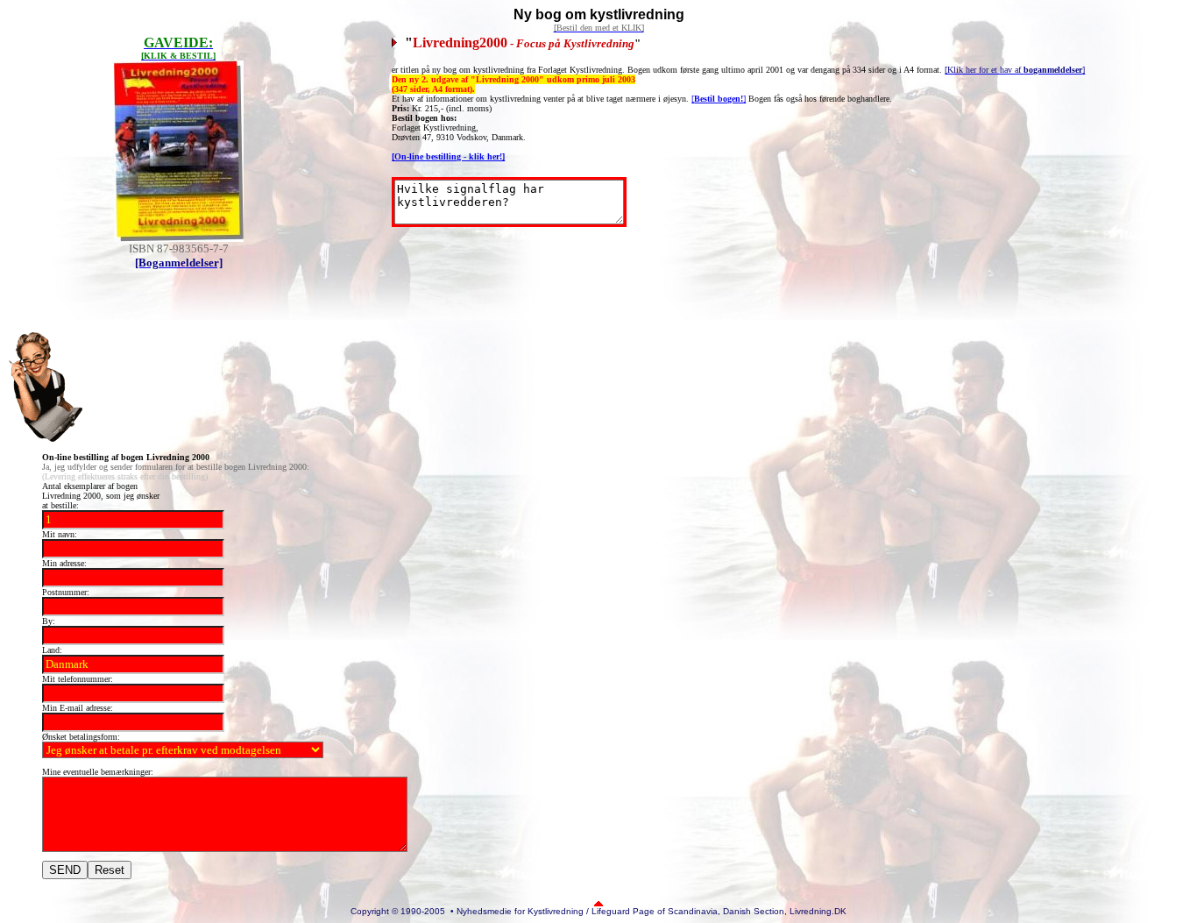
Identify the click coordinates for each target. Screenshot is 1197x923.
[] (718, 98)
